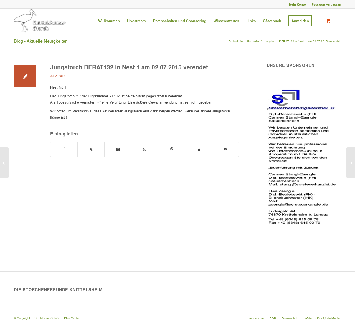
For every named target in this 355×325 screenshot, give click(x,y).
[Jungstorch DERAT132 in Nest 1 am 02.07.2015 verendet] (25, 76)
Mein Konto (297, 4)
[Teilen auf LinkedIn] (198, 149)
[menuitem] (297, 4)
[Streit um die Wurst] (4, 162)
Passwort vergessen (326, 4)
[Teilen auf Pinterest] (171, 149)
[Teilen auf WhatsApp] (144, 149)
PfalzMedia (71, 318)
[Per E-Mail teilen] (225, 149)
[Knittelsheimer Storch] (40, 21)
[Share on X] (118, 149)
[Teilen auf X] (91, 149)
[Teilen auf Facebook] (63, 149)
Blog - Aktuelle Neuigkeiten (41, 41)
